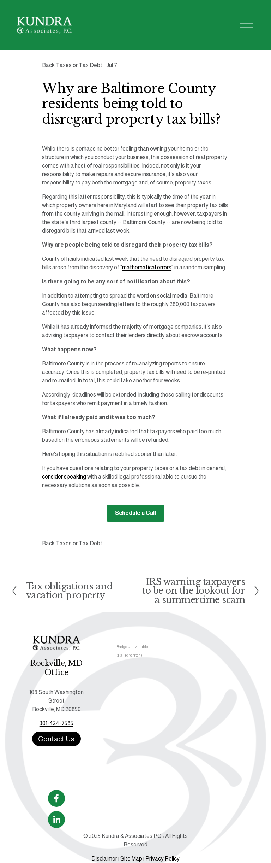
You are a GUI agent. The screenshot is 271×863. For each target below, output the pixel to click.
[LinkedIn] (56, 819)
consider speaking (64, 477)
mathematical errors (146, 267)
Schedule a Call (135, 513)
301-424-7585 (56, 723)
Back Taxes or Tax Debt (72, 65)
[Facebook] (56, 798)
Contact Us (56, 739)
